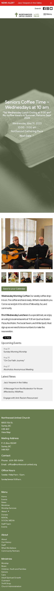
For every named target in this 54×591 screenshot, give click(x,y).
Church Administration (11, 586)
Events (4, 499)
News (3, 502)
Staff (3, 545)
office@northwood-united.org (22, 464)
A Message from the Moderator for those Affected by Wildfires (23, 390)
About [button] (4, 511)
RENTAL (4, 517)
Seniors (4, 572)
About (4, 539)
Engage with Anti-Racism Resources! (21, 398)
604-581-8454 (16, 460)
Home (4, 496)
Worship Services (8, 508)
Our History (6, 542)
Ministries (5, 505)
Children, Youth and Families (13, 569)
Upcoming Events (11, 343)
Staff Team (6, 524)
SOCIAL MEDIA (8, 520)
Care (3, 575)
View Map (6, 432)
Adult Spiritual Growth (11, 577)
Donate (4, 514)
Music (4, 566)
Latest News (8, 376)
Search (38, 8)
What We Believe (8, 548)
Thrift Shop (6, 583)
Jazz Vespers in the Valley (30, 3)
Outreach (5, 580)
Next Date (26, 135)
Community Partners (10, 551)
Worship (4, 563)
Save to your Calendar (14, 289)
